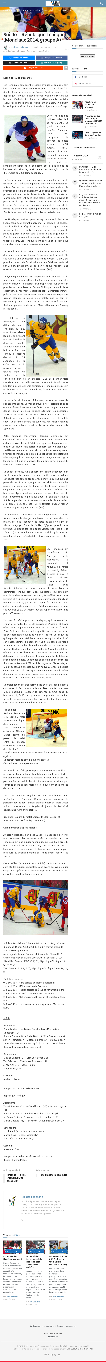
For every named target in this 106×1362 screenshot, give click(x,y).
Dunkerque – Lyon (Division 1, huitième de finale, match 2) (90, 170)
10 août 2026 (10, 1300)
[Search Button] (101, 3)
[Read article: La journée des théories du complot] (12, 1247)
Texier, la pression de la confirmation (93, 133)
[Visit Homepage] (53, 3)
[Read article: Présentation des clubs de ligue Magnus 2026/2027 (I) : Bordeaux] (77, 119)
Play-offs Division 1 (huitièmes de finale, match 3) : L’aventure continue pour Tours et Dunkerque (89, 200)
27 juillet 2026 (56, 1300)
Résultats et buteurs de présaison (90, 104)
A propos (50, 1326)
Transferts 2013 (80, 155)
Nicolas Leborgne (20, 47)
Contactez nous (36, 1326)
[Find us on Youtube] (59, 1354)
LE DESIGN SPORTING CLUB (80, 1349)
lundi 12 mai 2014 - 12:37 (45, 47)
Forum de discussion (66, 1326)
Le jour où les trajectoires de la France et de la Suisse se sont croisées (34, 1262)
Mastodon (53, 1337)
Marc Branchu (12, 1296)
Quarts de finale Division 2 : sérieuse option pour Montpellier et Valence (90, 184)
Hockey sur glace (17, 10)
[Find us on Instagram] (55, 1354)
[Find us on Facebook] (48, 1354)
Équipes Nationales (63, 10)
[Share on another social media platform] (66, 68)
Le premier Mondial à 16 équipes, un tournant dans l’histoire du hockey (58, 1260)
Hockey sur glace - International (39, 10)
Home (5, 10)
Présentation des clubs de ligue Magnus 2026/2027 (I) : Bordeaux (93, 120)
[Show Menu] (4, 3)
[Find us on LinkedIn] (52, 1354)
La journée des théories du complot (12, 1258)
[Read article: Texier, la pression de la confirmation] (77, 135)
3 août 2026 (32, 1305)
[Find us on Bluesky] (45, 1354)
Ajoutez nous (87, 56)
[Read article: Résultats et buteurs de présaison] (77, 105)
